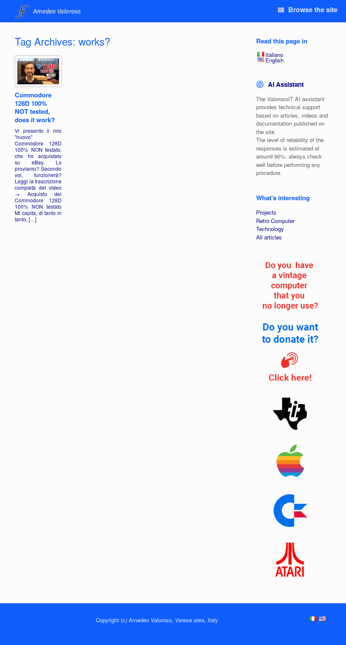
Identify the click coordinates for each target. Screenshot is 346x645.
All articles (269, 237)
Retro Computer (275, 221)
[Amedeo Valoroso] (48, 11)
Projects (266, 212)
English (274, 60)
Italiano (274, 55)
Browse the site (313, 9)
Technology (270, 229)
